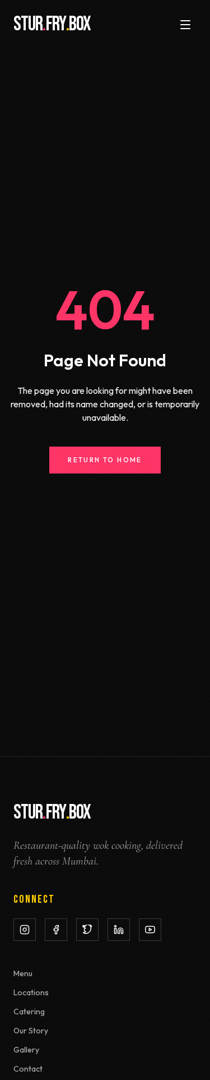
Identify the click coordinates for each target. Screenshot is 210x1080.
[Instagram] (24, 929)
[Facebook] (56, 929)
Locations (31, 992)
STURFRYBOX (52, 24)
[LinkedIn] (119, 929)
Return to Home (105, 460)
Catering (29, 1012)
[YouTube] (150, 929)
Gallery (26, 1050)
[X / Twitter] (87, 929)
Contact (28, 1069)
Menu (22, 973)
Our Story (30, 1031)
